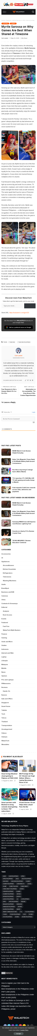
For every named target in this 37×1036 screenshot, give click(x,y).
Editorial (4, 607)
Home (3, 20)
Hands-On (6, 691)
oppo (4, 901)
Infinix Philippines (8, 896)
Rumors (4, 695)
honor (22, 888)
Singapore (5, 702)
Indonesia (4, 649)
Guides (4, 645)
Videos (4, 733)
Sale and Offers (7, 699)
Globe (4, 886)
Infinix (19, 893)
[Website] (25, 380)
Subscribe (29, 306)
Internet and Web (7, 653)
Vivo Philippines (7, 916)
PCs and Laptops (7, 680)
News (3, 672)
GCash (29, 883)
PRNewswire (6, 683)
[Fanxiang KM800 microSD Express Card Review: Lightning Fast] (6, 523)
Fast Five (6, 626)
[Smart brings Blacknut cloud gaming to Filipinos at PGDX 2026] (9, 766)
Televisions (7, 577)
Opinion (4, 676)
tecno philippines (15, 914)
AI (2, 558)
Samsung (19, 904)
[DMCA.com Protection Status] (7, 973)
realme (23, 901)
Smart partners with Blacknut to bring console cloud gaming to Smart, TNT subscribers (9, 807)
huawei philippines (8, 893)
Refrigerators (7, 573)
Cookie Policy (24, 1030)
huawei (18, 891)
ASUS (17, 878)
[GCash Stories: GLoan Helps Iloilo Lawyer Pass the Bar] (27, 794)
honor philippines (8, 891)
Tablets (4, 710)
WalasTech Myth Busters (11, 630)
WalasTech (5, 741)
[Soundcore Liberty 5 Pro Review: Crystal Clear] (6, 532)
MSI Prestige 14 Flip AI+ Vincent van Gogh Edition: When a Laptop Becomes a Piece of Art (27, 778)
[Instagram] (32, 380)
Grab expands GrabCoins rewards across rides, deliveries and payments (23, 489)
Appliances (5, 561)
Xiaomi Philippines (27, 916)
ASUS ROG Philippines (17, 881)
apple (22, 876)
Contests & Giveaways (9, 603)
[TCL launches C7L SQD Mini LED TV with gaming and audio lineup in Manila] (6, 480)
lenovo (19, 896)
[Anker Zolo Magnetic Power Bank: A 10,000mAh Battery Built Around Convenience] (6, 461)
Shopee (20, 906)
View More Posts (18, 358)
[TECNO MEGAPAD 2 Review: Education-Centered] (6, 541)
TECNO (5, 914)
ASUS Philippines (26, 878)
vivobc (31, 914)
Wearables (5, 744)
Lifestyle (4, 660)
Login (33, 412)
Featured (8, 20)
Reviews (4, 687)
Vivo (24, 914)
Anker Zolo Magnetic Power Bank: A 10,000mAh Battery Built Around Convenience (23, 461)
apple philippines (8, 878)
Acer (4, 876)
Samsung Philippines (9, 906)
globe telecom (13, 886)
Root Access (7, 615)
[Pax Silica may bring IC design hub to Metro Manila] (6, 471)
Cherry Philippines (8, 883)
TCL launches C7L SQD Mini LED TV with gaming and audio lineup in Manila (23, 480)
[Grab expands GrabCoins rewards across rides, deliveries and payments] (6, 489)
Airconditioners (8, 565)
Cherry (28, 881)
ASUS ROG (5, 881)
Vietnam (4, 737)
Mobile (3, 668)
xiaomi (17, 916)
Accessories (6, 554)
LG (17, 899)
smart (18, 909)
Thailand (4, 721)
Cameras (4, 596)
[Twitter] (30, 380)
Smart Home (5, 706)
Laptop (3, 657)
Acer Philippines (13, 876)
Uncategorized (6, 729)
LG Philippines (25, 899)
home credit (24, 886)
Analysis (6, 611)
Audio (3, 584)
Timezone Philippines (24, 342)
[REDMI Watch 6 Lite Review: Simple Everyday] (6, 452)
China (3, 600)
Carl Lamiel (4, 38)
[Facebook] (28, 380)
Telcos (3, 718)
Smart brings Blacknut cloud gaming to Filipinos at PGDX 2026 (9, 776)
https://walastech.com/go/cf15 (19, 312)
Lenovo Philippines (8, 899)
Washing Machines (9, 581)
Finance (4, 634)
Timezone (12, 342)
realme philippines (8, 904)
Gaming (13, 23)
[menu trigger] (5, 12)
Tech (3, 714)
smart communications (10, 911)
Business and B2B (7, 592)
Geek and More (7, 641)
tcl (21, 911)
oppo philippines (13, 901)
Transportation (6, 725)
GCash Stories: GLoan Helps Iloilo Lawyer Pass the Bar (27, 805)
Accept (18, 1033)
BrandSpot (5, 588)
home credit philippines (10, 888)
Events (3, 619)
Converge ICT (20, 883)
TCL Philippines (29, 911)
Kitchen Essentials (9, 569)
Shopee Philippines (8, 909)
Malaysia (4, 664)
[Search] (33, 12)
